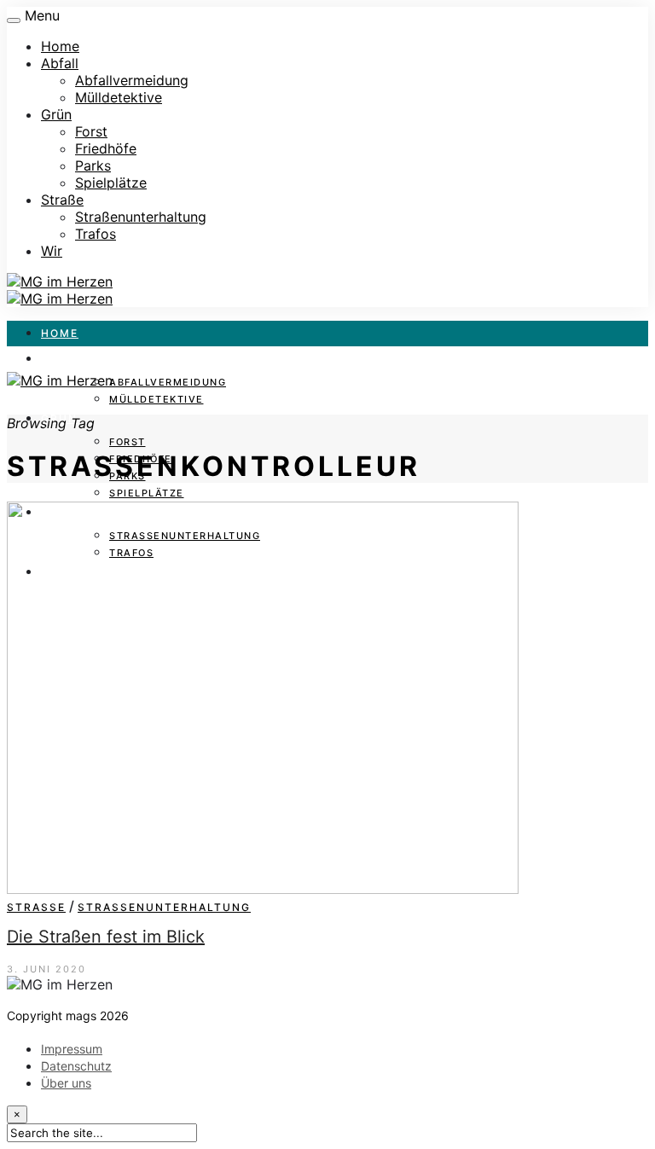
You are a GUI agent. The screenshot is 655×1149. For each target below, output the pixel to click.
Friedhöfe (105, 148)
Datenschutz (76, 1066)
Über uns (66, 1083)
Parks (93, 165)
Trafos (95, 233)
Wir (51, 250)
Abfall (59, 63)
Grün (56, 114)
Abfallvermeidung (131, 80)
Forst (91, 131)
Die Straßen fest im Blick (106, 936)
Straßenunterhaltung (140, 216)
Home (60, 46)
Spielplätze (111, 182)
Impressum (71, 1049)
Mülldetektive (118, 97)
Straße (62, 199)
